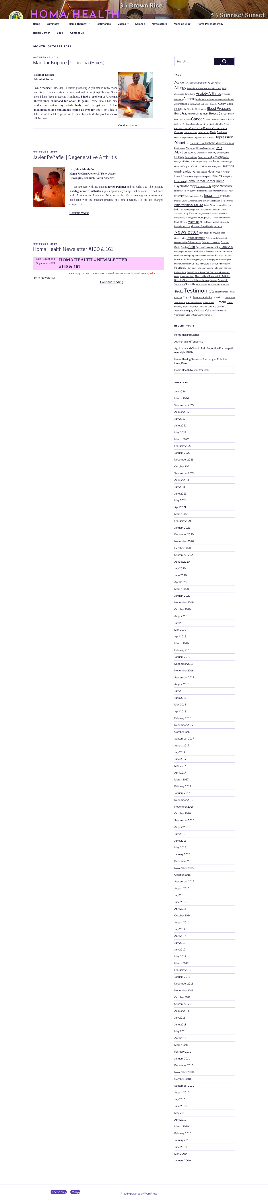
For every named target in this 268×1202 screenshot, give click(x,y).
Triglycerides (208, 302)
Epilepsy (179, 157)
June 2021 (180, 493)
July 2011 (179, 1017)
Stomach (225, 284)
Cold (214, 124)
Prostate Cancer (209, 263)
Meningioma (191, 218)
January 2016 (182, 854)
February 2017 (182, 786)
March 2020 (181, 588)
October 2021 (182, 466)
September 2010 (184, 1085)
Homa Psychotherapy (210, 23)
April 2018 (180, 711)
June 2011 (180, 1024)
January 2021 (182, 527)
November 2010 (184, 1072)
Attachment (228, 99)
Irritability (225, 196)
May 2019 (180, 629)
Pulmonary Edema (205, 268)
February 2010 (182, 1133)
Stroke (178, 291)
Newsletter (186, 232)
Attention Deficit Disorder (205, 104)
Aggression (200, 82)
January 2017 (182, 792)
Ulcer (230, 302)
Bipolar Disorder (187, 109)
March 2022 (181, 439)
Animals (216, 88)
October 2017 (182, 731)
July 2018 (179, 690)
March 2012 (181, 963)
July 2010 (180, 1099)
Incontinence (206, 191)
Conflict (185, 128)
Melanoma (179, 217)
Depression (223, 137)
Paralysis (226, 247)
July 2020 (180, 568)
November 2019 (184, 602)
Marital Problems (219, 213)
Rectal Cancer (193, 272)
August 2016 (181, 827)
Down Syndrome (205, 148)
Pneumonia (180, 259)
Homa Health (75, 15)
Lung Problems (204, 213)
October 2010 (182, 1078)
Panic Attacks (212, 247)
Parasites (189, 251)
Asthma (189, 99)
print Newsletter (44, 277)
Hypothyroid (193, 190)
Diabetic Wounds (215, 143)
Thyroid (187, 297)
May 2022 (180, 432)
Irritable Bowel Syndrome (185, 201)
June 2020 (180, 575)
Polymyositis (203, 259)
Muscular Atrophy (182, 226)
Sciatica (213, 280)
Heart (211, 171)
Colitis (220, 124)
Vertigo (216, 310)
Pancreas (199, 247)
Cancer (197, 118)
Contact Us (77, 32)
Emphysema (223, 152)
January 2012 (182, 976)
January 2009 (182, 1160)
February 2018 (182, 718)
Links (60, 32)
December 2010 (184, 1065)
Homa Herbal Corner (200, 181)
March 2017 (181, 779)
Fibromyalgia (226, 162)
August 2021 (181, 479)
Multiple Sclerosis (221, 222)
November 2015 (184, 867)
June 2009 (180, 1146)
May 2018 (180, 704)
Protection (224, 263)
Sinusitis (190, 284)
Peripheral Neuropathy (184, 255)
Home (36, 23)
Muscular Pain (198, 226)
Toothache (230, 297)
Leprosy (183, 209)
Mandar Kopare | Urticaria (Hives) (68, 62)
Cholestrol (187, 124)
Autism (222, 103)
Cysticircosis (203, 132)
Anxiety (202, 93)
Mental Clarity (180, 222)
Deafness (222, 132)
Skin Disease (201, 284)
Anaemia (191, 88)
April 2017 (180, 772)
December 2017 (183, 724)
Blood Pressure (219, 108)
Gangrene (216, 166)
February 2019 (182, 650)
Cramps (178, 132)
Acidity (190, 83)
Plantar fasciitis (223, 255)
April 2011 (180, 1037)
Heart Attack (223, 171)
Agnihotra (53, 23)
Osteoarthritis (196, 238)
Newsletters (159, 23)
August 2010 (182, 1092)
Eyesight (217, 157)
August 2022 (181, 411)
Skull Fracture (214, 284)
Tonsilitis (219, 297)
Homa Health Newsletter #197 (191, 369)
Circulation (197, 124)
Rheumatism (201, 276)
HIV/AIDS (216, 176)
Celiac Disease (211, 119)
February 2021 (182, 520)
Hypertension (222, 186)
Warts (223, 310)
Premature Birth (181, 264)
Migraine (193, 222)
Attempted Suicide (184, 103)
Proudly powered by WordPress (139, 1193)
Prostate (194, 263)
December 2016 (183, 799)
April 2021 (180, 507)
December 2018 (183, 663)
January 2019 (182, 656)
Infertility (179, 195)
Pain (191, 247)
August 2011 (181, 1010)
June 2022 (180, 425)
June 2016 (180, 840)
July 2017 (179, 752)
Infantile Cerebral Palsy (222, 191)
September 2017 (184, 738)
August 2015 (181, 888)
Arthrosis (226, 94)
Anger (208, 88)
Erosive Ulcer (191, 157)
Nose (222, 233)
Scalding (188, 280)
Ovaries (184, 247)
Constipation (196, 128)
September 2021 (184, 473)
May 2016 (180, 847)
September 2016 (184, 820)
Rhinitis (178, 280)
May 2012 (180, 956)
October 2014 (182, 915)
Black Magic (200, 109)
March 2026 (181, 398)
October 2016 (182, 813)
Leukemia (215, 209)
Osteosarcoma (208, 242)
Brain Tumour (201, 113)
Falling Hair (189, 161)
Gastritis (228, 166)
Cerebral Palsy (226, 119)
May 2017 (180, 765)
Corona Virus (210, 128)
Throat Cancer (221, 292)
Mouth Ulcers (206, 222)
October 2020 (182, 547)
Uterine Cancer (216, 306)
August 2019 (181, 616)
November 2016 (184, 806)
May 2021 (180, 500)
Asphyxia (178, 99)
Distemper (190, 148)
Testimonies (103, 23)
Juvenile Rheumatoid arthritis (220, 201)
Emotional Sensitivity (206, 153)
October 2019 (182, 609)
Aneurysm (200, 88)
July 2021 (179, 486)
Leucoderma (205, 209)
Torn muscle (179, 302)
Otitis (217, 242)
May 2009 (180, 1153)
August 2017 (181, 745)
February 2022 (182, 445)
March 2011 (181, 1044)
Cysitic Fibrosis (190, 132)
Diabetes (181, 143)
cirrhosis (207, 124)
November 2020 (184, 541)
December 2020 (184, 534)
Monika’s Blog (182, 23)
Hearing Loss (201, 172)
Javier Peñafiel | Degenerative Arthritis (75, 157)
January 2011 (182, 1058)
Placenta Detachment (205, 255)
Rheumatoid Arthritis (219, 276)
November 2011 (183, 990)
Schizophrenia (201, 280)
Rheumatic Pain (187, 276)
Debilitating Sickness (183, 138)
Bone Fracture (183, 113)
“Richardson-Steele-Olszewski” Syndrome (193, 315)
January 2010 (182, 1140)
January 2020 (182, 595)
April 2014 (180, 935)
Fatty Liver (207, 162)
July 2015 (179, 895)
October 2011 (182, 997)
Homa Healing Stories (186, 334)
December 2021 (183, 459)
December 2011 (183, 983)
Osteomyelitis (180, 242)
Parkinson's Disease (203, 251)
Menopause (204, 217)
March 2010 (181, 1126)
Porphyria (213, 259)
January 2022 (182, 452)
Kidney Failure (193, 205)
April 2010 (180, 1119)
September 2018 (184, 677)
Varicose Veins (202, 310)
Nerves (217, 226)
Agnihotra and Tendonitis (188, 341)
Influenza (189, 196)
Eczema (191, 152)
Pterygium (191, 268)
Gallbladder (206, 166)
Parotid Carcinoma (223, 251)
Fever (216, 161)
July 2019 (179, 622)
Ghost (177, 172)
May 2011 (180, 1031)
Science (140, 23)
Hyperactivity (203, 186)
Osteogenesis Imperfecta (217, 238)
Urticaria (203, 307)
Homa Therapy (78, 23)
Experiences (204, 157)
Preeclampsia (224, 259)
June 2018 (180, 697)
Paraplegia (179, 251)
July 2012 (179, 949)
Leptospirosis (193, 209)
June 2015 (180, 902)
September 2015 (184, 881)
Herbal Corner (41, 32)
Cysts (213, 132)
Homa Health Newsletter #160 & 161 (73, 249)
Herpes (206, 176)
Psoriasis (180, 267)
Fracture (178, 166)
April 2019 (180, 636)
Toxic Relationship (194, 302)
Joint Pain (201, 201)
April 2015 (180, 908)
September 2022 (184, 405)
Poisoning (192, 259)
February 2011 (182, 1051)
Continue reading (128, 125)
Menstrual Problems (221, 218)
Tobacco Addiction (202, 297)
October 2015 (182, 874)
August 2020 (182, 561)
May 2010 (180, 1112)
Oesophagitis (180, 238)
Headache (187, 171)
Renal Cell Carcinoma (210, 272)
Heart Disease (183, 176)
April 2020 (180, 582)
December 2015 (183, 861)
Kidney (179, 205)
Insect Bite (198, 196)
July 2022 (179, 418)
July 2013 (179, 942)
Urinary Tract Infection (186, 306)
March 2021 (181, 513)
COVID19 (222, 128)
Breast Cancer (218, 113)
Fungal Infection (190, 166)
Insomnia (212, 195)
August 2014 (181, 922)
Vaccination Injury (183, 310)
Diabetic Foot (197, 143)
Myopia (209, 226)
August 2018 (181, 684)
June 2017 (180, 758)
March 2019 (181, 643)
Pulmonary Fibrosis (222, 268)
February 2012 (182, 969)
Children (178, 124)
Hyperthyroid (180, 191)
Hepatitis (198, 176)
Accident (180, 82)
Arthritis (214, 93)
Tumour (220, 302)
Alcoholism (215, 82)
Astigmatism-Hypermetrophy (209, 99)
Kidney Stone (209, 205)
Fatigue (199, 162)
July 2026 (180, 391)
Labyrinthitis (221, 205)
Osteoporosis (194, 242)
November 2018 (184, 670)
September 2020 (184, 554)
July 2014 (179, 929)
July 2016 (179, 833)
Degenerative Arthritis (204, 138)
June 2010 (180, 1106)
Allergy (180, 88)
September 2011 (184, 1003)
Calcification (185, 119)
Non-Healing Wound (209, 232)
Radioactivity (180, 272)
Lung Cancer (190, 213)
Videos (122, 23)
